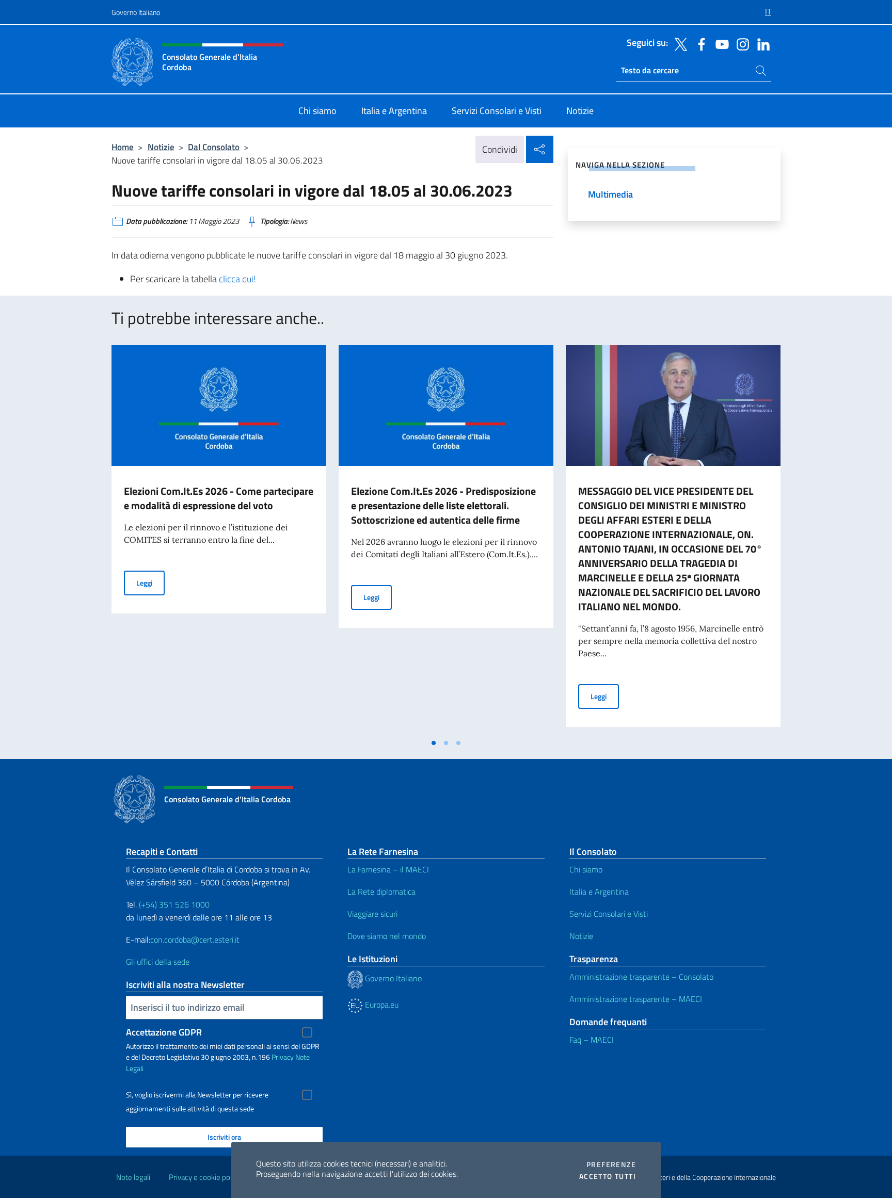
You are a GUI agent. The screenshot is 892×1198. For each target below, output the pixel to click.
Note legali (133, 1177)
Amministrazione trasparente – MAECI (635, 999)
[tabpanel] (219, 539)
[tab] (434, 743)
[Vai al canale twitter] (678, 43)
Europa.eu (381, 1004)
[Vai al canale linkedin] (761, 43)
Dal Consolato (214, 146)
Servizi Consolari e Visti (608, 914)
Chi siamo (585, 869)
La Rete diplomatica (381, 891)
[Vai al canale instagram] (740, 43)
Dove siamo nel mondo (386, 936)
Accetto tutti (607, 1176)
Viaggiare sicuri (372, 914)
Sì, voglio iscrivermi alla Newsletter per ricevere (197, 1094)
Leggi (150, 582)
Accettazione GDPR (164, 1032)
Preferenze (611, 1164)
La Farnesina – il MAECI (388, 869)
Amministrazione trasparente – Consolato (641, 976)
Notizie (161, 146)
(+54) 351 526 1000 (174, 904)
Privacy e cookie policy (205, 1177)
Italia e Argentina (599, 891)
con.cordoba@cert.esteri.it (195, 939)
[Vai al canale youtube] (719, 43)
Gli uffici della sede (157, 962)
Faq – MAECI (591, 1039)
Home (123, 146)
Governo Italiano (136, 12)
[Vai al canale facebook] (699, 43)
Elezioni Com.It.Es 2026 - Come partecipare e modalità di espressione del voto (218, 498)
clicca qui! (237, 279)
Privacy (283, 1056)
